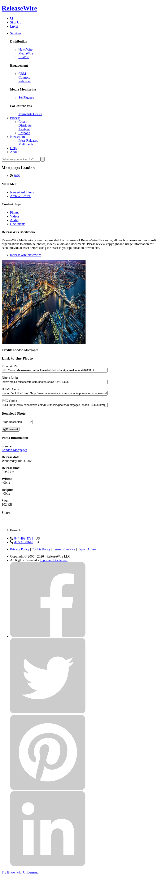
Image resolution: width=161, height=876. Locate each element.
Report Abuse (87, 549)
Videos (14, 216)
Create (22, 121)
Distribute (24, 125)
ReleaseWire (19, 8)
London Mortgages (14, 450)
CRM (22, 73)
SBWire (23, 57)
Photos (14, 212)
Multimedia (26, 144)
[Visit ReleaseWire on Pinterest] (48, 789)
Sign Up (15, 22)
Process (15, 118)
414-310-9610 (23, 542)
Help (13, 148)
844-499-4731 (23, 538)
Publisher (24, 81)
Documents (17, 224)
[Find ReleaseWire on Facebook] (48, 636)
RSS (17, 175)
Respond (24, 133)
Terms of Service (64, 549)
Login (14, 26)
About (14, 152)
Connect (24, 77)
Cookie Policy (41, 549)
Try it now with (20, 872)
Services (15, 33)
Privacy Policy (19, 549)
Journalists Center (30, 114)
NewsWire (25, 49)
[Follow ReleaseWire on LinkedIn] (48, 865)
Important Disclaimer (54, 560)
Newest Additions (22, 192)
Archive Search (20, 196)
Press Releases (28, 140)
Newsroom (17, 136)
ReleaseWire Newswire (25, 255)
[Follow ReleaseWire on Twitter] (48, 712)
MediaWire (25, 53)
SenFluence (26, 97)
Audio (14, 220)
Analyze (24, 129)
